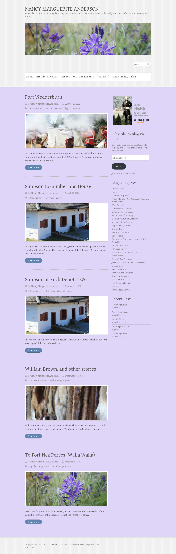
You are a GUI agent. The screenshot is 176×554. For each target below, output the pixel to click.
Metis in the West (119, 269)
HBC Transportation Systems (58, 291)
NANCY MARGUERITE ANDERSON (62, 9)
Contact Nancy (119, 76)
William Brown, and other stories (60, 369)
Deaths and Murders (120, 232)
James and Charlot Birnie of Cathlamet (128, 262)
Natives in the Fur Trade (122, 273)
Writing (115, 286)
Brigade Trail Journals (39, 466)
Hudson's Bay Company (122, 259)
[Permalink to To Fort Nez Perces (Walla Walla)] (66, 488)
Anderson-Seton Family (122, 222)
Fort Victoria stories (121, 245)
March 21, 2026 (72, 193)
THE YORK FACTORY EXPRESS (77, 76)
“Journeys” (103, 76)
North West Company (121, 276)
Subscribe (119, 166)
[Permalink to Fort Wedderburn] (66, 130)
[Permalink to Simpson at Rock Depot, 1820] (66, 315)
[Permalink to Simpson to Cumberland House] (66, 222)
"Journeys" (116, 192)
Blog (133, 76)
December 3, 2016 (73, 461)
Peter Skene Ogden (120, 312)
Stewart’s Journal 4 (120, 305)
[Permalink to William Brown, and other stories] (66, 403)
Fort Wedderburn (43, 97)
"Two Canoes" (118, 205)
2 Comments (75, 108)
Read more (33, 167)
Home (29, 76)
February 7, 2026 (73, 286)
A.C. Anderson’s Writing (122, 215)
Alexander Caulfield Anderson (125, 219)
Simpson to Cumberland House (58, 186)
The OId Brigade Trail (61, 466)
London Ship (117, 266)
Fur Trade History (53, 108)
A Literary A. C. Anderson (123, 212)
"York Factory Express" (60, 380)
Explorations (117, 236)
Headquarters (117, 256)
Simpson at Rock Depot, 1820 (56, 279)
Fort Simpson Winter (121, 326)
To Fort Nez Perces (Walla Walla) (60, 455)
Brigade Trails (118, 229)
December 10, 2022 (74, 376)
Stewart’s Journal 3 (120, 334)
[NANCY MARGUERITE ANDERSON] (88, 37)
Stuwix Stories (118, 279)
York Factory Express (121, 290)
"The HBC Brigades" (38, 380)
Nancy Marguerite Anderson (45, 104)
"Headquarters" (36, 108)
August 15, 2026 (72, 104)
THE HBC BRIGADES (47, 76)
